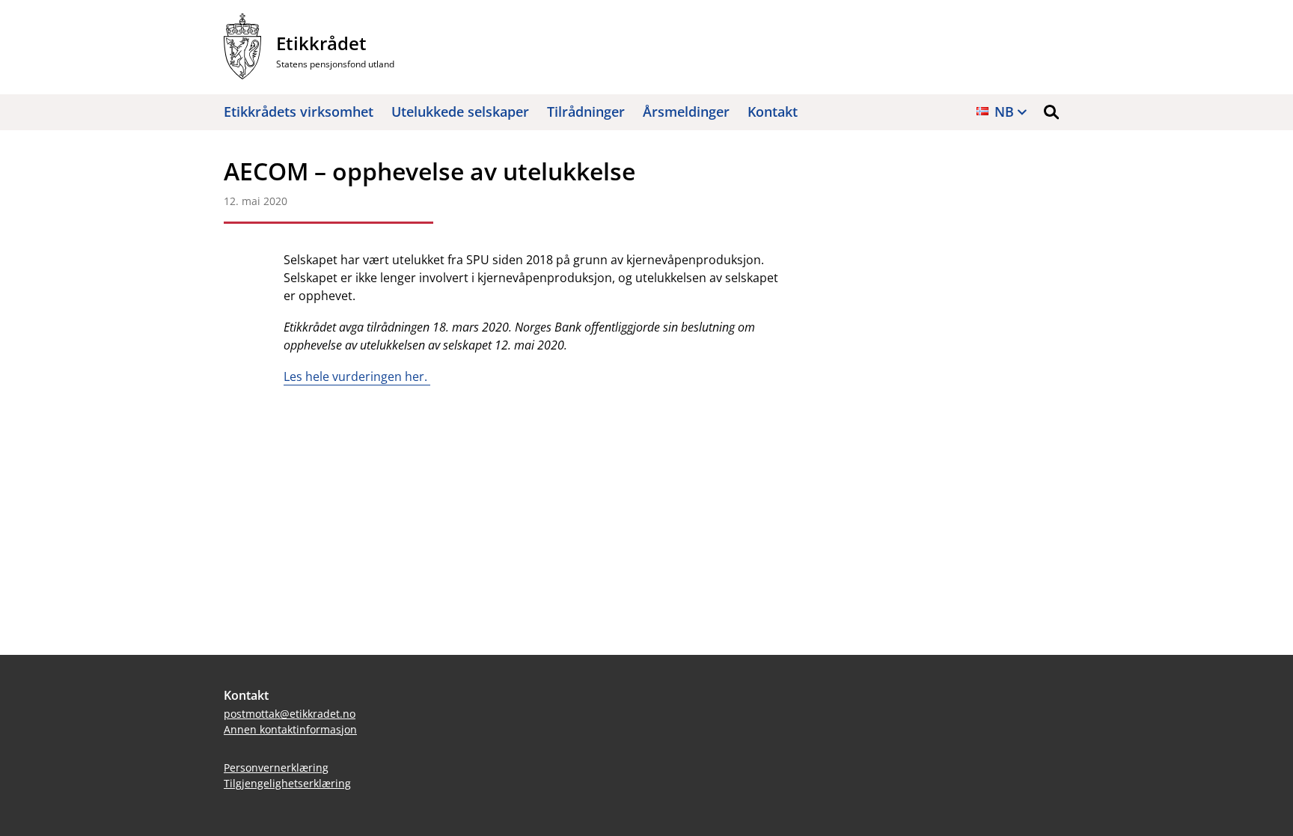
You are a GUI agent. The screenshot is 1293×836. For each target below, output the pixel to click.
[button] (1051, 112)
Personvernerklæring (276, 767)
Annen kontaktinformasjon (290, 729)
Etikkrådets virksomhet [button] (298, 111)
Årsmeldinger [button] (686, 111)
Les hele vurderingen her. (357, 376)
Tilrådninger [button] (586, 111)
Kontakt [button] (773, 111)
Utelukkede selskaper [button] (460, 111)
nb (1004, 111)
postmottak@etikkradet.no (289, 714)
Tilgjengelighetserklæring (287, 783)
